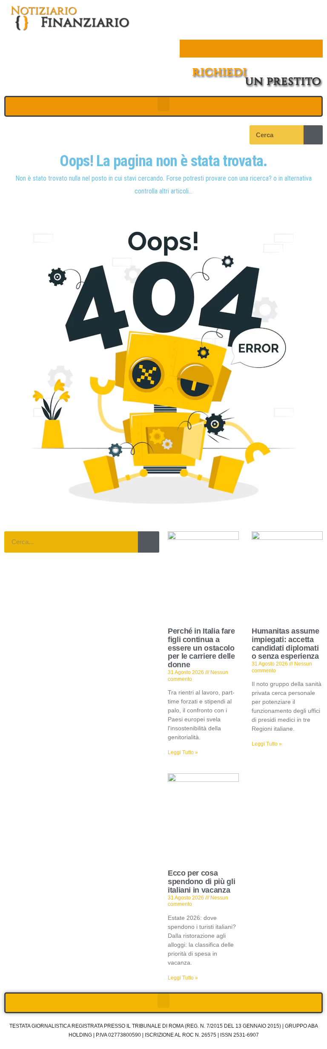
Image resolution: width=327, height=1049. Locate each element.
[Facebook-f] (189, 49)
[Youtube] (242, 49)
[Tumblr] (296, 49)
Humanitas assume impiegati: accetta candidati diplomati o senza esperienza (285, 643)
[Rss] (314, 49)
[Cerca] (313, 134)
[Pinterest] (224, 49)
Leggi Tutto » (183, 752)
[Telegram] (278, 49)
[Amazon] (260, 49)
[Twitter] (206, 49)
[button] (163, 104)
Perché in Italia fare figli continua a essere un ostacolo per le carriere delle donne (201, 648)
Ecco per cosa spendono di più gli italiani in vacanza (201, 881)
